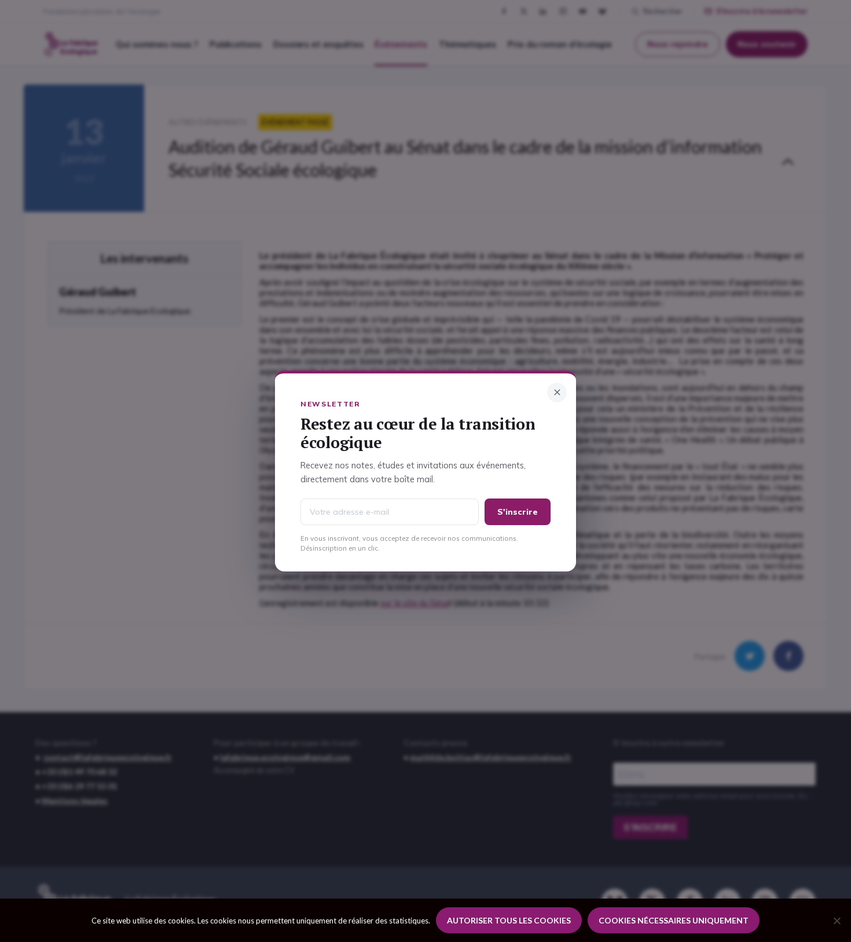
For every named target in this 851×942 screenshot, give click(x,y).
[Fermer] (557, 392)
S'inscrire (517, 512)
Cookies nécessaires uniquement (674, 920)
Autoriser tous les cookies (509, 920)
